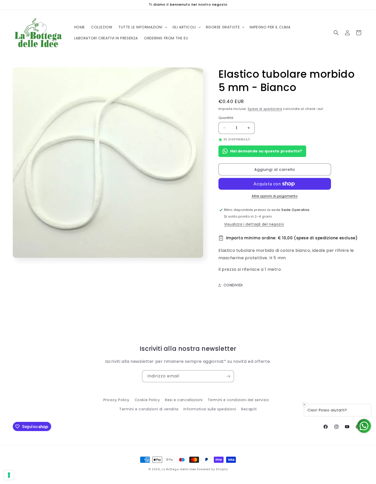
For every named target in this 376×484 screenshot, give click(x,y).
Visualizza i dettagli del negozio (254, 224)
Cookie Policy (147, 399)
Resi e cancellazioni (184, 399)
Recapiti (249, 409)
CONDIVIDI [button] (233, 285)
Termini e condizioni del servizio (238, 399)
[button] (142, 27)
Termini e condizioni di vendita (149, 409)
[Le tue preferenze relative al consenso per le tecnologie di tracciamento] (9, 475)
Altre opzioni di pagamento (274, 196)
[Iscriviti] (228, 376)
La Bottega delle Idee (179, 469)
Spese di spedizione (265, 109)
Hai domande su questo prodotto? (266, 151)
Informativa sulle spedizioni (209, 409)
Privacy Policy (116, 399)
